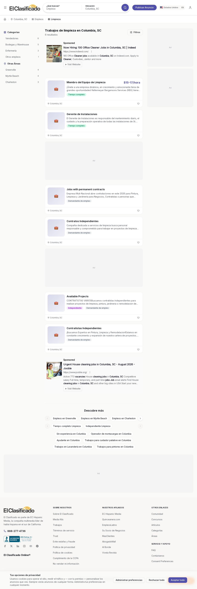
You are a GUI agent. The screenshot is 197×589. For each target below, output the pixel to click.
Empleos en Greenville (64, 418)
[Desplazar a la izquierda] (47, 418)
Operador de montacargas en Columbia (111, 433)
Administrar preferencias (129, 580)
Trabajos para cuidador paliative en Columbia (108, 440)
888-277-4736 (16, 531)
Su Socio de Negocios (113, 530)
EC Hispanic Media (111, 514)
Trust (55, 536)
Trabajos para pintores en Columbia (115, 446)
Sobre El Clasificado (63, 514)
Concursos (156, 519)
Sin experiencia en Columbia (71, 433)
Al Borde (106, 547)
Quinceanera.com (111, 519)
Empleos (39, 19)
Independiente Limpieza (98, 426)
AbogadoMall (109, 541)
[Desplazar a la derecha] (140, 418)
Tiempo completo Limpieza (67, 426)
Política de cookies (62, 552)
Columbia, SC (20, 19)
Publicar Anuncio (144, 7)
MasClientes (108, 536)
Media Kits (58, 519)
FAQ (153, 550)
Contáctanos (157, 555)
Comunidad (157, 514)
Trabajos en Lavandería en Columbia (73, 446)
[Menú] (5, 7)
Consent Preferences (162, 561)
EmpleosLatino (109, 525)
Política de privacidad (64, 547)
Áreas (154, 536)
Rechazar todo (157, 580)
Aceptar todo (178, 580)
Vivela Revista (109, 552)
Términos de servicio (63, 530)
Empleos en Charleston (124, 418)
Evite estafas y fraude (64, 541)
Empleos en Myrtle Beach (94, 418)
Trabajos (57, 525)
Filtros (137, 32)
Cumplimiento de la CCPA (65, 558)
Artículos (155, 525)
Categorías (157, 530)
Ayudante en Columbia (68, 440)
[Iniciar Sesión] (190, 7)
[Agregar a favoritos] (138, 103)
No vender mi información (66, 563)
